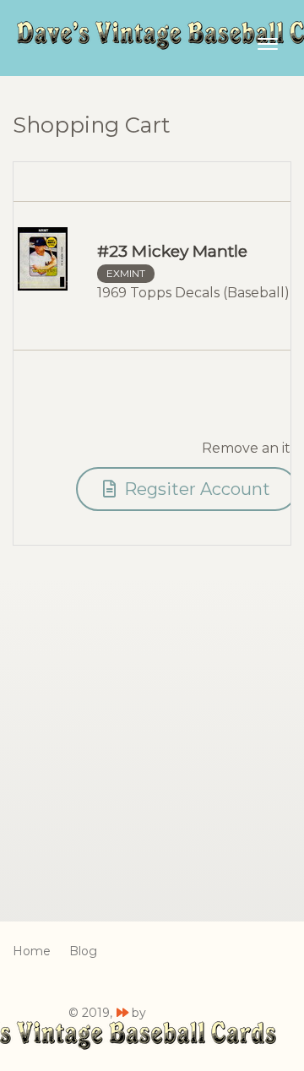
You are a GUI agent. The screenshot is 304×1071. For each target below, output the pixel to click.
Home (32, 951)
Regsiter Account (195, 489)
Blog (83, 951)
